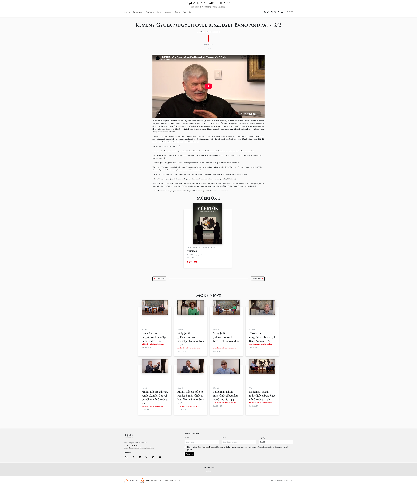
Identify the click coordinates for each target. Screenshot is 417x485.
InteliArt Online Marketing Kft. (169, 480)
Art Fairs (150, 12)
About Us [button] (187, 12)
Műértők (208, 49)
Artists (127, 12)
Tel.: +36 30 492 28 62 (131, 445)
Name (187, 438)
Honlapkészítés (151, 480)
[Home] (208, 4)
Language (262, 438)
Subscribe (189, 454)
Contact (289, 12)
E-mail (224, 438)
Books (177, 12)
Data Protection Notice (206, 447)
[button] (159, 279)
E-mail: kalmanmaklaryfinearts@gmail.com (139, 448)
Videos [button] (168, 12)
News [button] (158, 12)
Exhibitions (138, 12)
